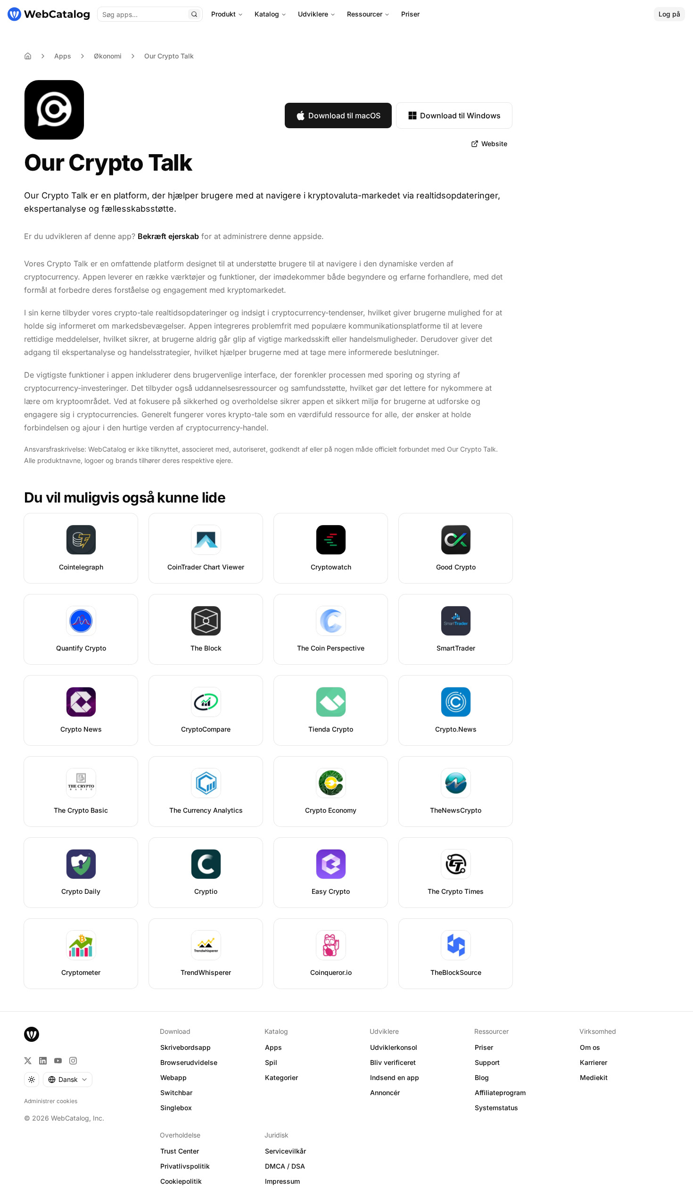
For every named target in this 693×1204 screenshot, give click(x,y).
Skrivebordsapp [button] (185, 1047)
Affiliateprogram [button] (500, 1093)
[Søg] (194, 14)
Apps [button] (273, 1047)
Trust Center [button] (179, 1151)
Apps (62, 56)
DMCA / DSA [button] (285, 1166)
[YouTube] (58, 1060)
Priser (410, 14)
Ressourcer (364, 14)
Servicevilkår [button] (285, 1151)
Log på (669, 14)
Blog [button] (482, 1077)
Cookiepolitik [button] (181, 1181)
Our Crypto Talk (169, 56)
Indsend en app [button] (394, 1077)
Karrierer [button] (593, 1062)
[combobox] (67, 1079)
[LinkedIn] (43, 1060)
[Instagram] (73, 1060)
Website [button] (494, 144)
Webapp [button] (173, 1077)
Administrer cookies (50, 1101)
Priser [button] (484, 1047)
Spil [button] (271, 1062)
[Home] (28, 56)
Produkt (223, 14)
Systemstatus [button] (496, 1108)
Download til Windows (460, 115)
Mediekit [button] (594, 1077)
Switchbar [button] (176, 1093)
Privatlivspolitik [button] (185, 1166)
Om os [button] (590, 1047)
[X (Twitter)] (28, 1060)
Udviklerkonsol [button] (393, 1047)
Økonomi (108, 56)
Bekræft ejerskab (168, 236)
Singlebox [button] (176, 1108)
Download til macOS (344, 115)
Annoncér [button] (385, 1093)
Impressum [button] (282, 1181)
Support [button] (487, 1062)
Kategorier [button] (281, 1077)
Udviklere (313, 14)
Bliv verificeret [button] (393, 1062)
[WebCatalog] (31, 1034)
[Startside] (49, 14)
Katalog (267, 14)
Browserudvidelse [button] (188, 1062)
